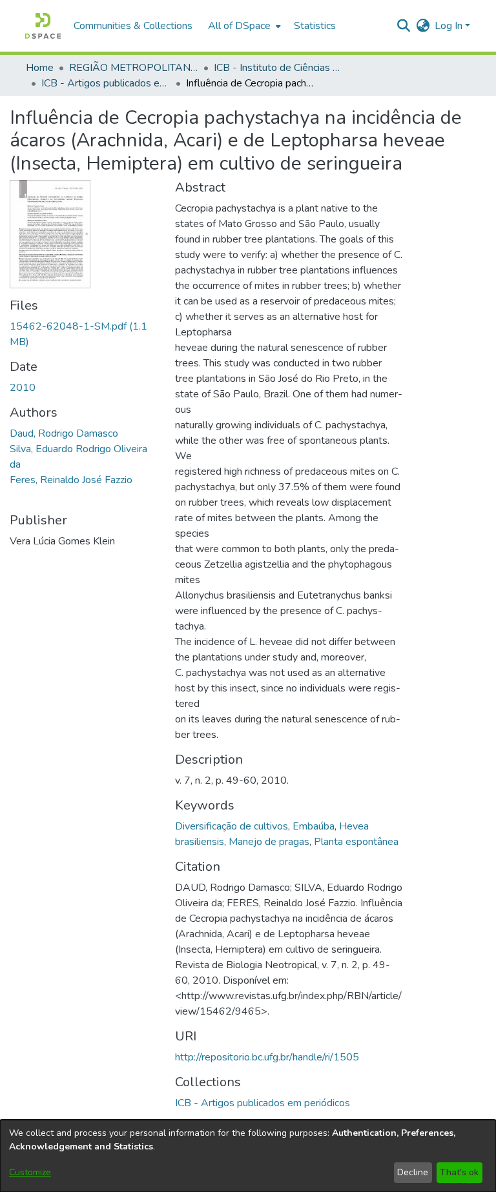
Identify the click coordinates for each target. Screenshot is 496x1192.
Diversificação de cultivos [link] (231, 826)
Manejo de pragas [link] (269, 842)
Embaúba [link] (314, 826)
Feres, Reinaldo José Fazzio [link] (71, 480)
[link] (262, 1103)
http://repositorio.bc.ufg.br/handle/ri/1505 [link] (267, 1057)
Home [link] (40, 68)
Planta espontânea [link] (356, 842)
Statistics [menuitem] (315, 26)
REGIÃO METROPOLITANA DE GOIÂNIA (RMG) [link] (133, 68)
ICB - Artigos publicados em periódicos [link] (105, 83)
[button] (43, 26)
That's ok (459, 1172)
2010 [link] (23, 388)
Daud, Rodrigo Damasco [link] (64, 433)
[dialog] (248, 1156)
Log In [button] (450, 26)
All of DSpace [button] (239, 26)
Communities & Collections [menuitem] (133, 26)
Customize (30, 1172)
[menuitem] (243, 26)
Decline (412, 1172)
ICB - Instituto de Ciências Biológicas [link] (278, 68)
